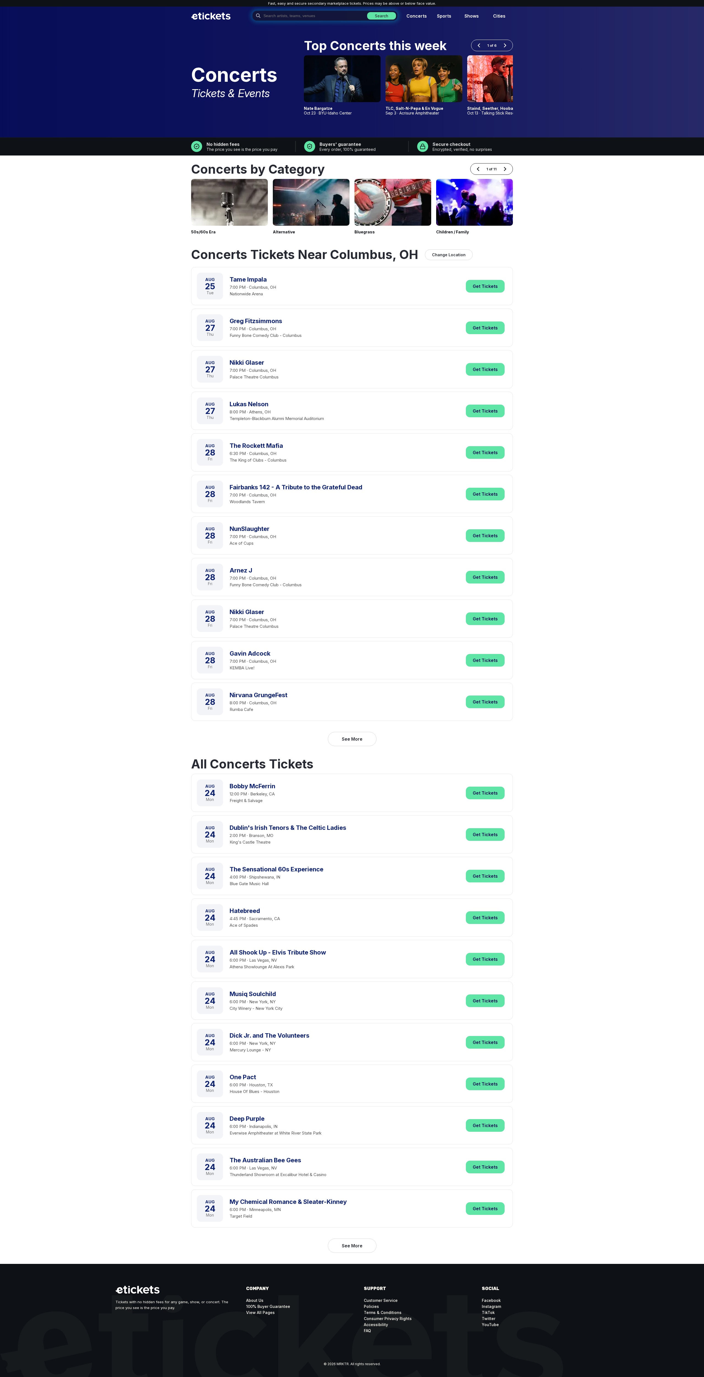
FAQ (367, 1330)
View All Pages (260, 1312)
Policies (371, 1306)
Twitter (488, 1318)
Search (381, 15)
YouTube (490, 1324)
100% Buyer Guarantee (268, 1306)
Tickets (485, 286)
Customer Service (381, 1300)
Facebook (491, 1300)
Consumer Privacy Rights (388, 1318)
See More (352, 739)
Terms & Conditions (383, 1312)
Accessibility (376, 1324)
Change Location (449, 254)
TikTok (488, 1312)
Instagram (491, 1306)
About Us (254, 1300)
